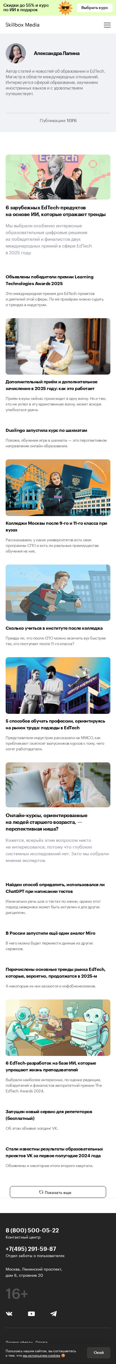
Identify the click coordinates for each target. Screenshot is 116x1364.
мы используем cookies (41, 1355)
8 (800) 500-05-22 (32, 1230)
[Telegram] (53, 1313)
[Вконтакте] (9, 1313)
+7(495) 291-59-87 (31, 1249)
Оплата (41, 1341)
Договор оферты (19, 1341)
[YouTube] (31, 1313)
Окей (99, 1353)
